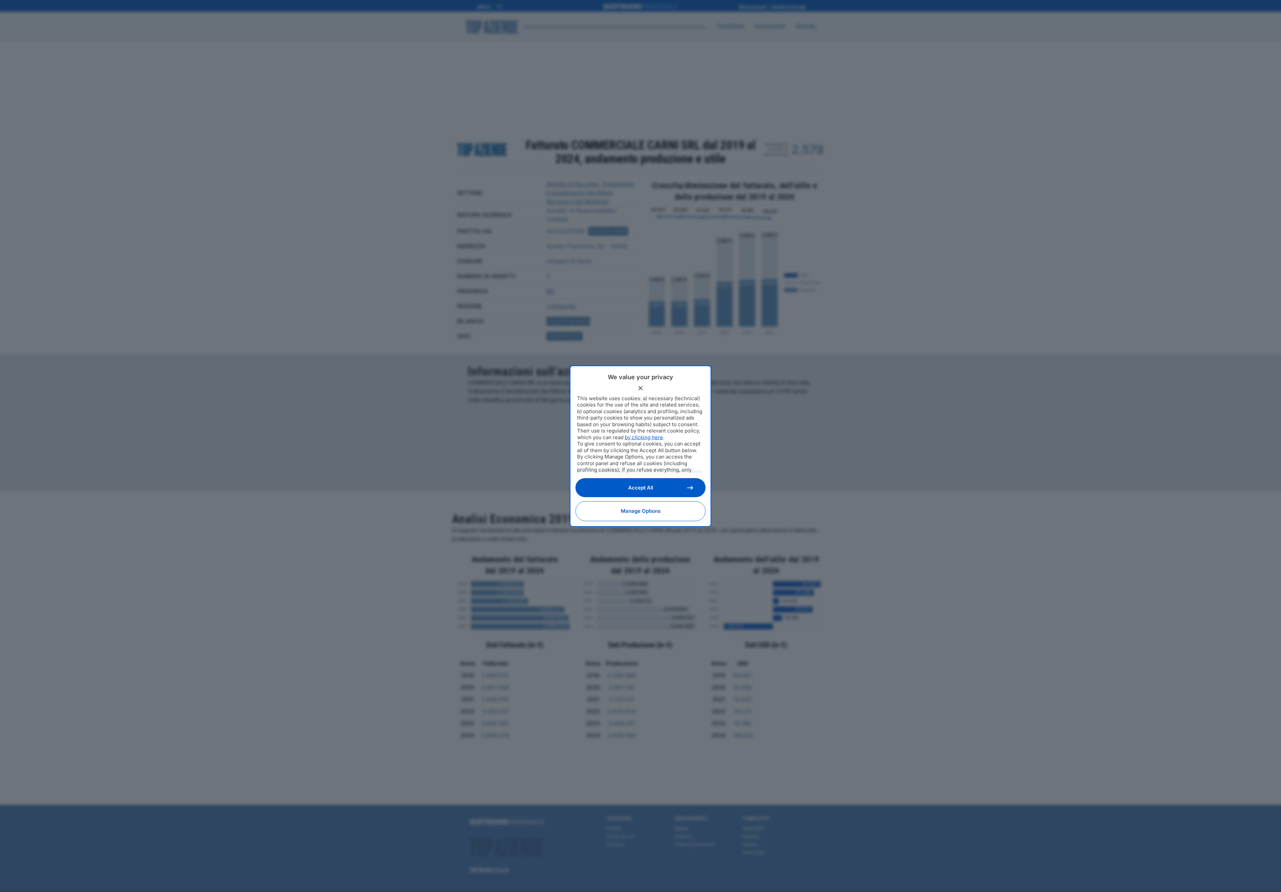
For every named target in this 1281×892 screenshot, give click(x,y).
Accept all (640, 487)
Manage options (641, 511)
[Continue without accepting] (640, 388)
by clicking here (644, 437)
